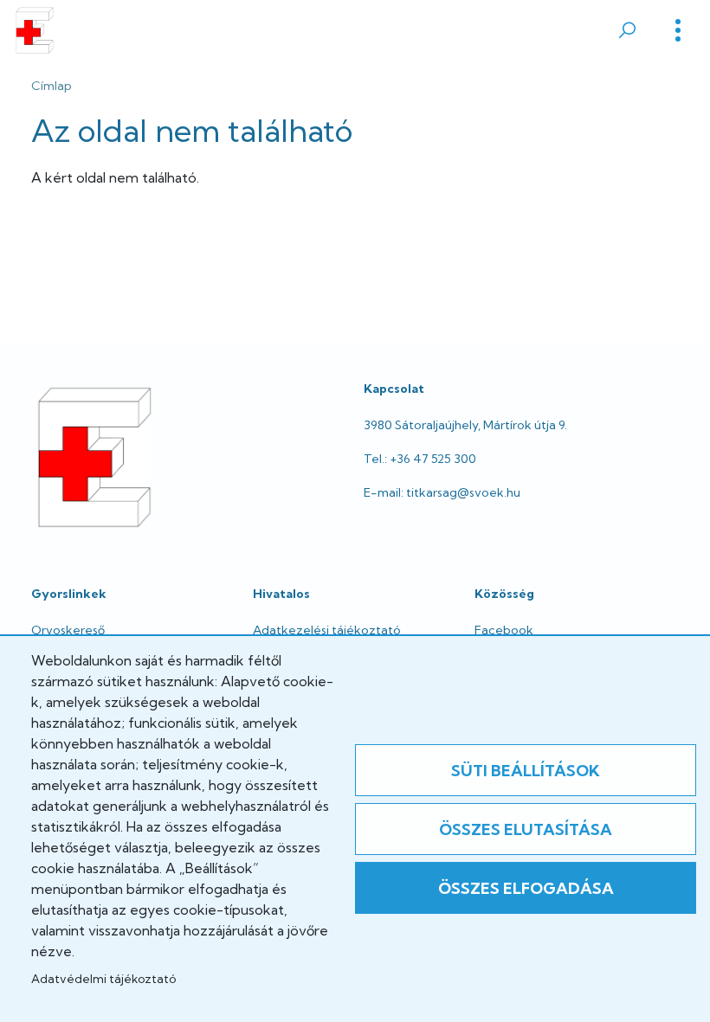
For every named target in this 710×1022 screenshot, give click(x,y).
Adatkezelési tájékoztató (327, 630)
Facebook (503, 630)
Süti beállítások (525, 771)
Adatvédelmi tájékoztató (103, 979)
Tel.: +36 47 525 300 (420, 458)
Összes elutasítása (525, 829)
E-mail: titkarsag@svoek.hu (442, 492)
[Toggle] (678, 30)
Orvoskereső (68, 630)
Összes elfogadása (526, 888)
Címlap (51, 85)
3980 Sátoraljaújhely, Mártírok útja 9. (465, 425)
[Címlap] (35, 30)
